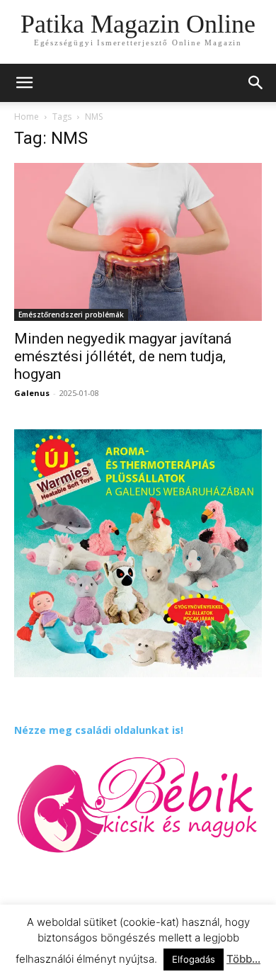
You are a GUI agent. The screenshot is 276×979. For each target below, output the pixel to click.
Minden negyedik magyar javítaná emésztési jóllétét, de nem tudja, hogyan (122, 356)
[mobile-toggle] (24, 83)
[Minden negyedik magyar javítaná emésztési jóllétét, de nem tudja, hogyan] (138, 242)
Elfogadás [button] (193, 959)
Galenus (32, 392)
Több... (243, 959)
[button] (256, 83)
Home (26, 117)
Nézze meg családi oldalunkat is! (98, 730)
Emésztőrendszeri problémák (71, 314)
